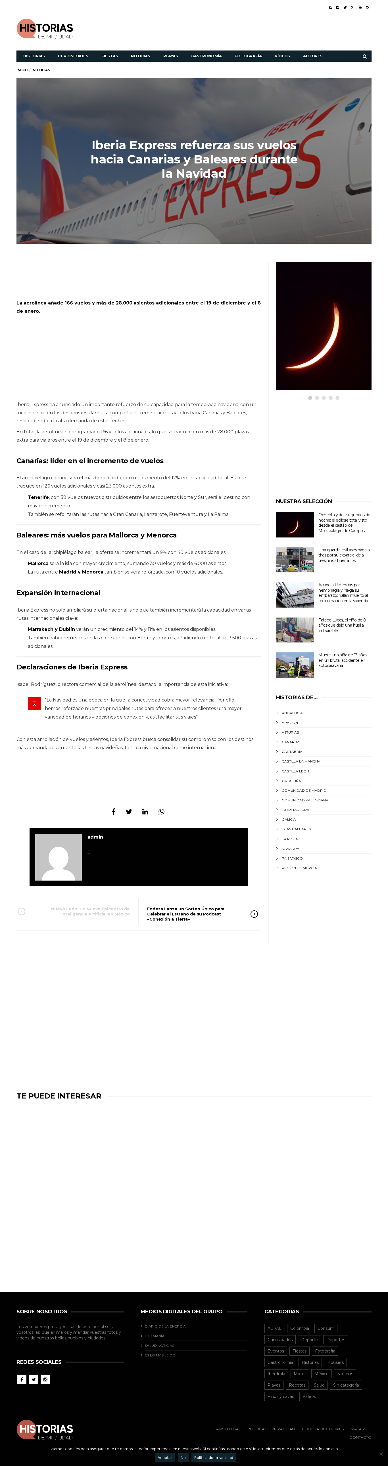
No (183, 1457)
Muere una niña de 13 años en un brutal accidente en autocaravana (342, 660)
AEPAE (275, 1328)
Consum (326, 1328)
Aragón (290, 723)
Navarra (290, 849)
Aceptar (165, 1457)
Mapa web (361, 1429)
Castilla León (295, 771)
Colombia (299, 1328)
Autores (313, 56)
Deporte (309, 1339)
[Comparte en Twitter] (129, 812)
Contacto (361, 1437)
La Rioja (290, 839)
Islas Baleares (296, 829)
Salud (319, 1385)
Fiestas (109, 56)
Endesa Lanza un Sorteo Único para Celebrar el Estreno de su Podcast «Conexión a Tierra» (185, 914)
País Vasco (292, 858)
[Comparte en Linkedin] (145, 812)
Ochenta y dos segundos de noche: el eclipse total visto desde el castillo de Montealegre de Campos (344, 522)
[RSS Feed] (330, 7)
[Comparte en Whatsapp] (161, 812)
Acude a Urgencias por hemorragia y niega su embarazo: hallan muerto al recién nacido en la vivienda (343, 592)
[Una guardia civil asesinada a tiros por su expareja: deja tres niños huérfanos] (295, 560)
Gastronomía (206, 56)
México (321, 1373)
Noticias (140, 56)
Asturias (290, 732)
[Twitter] (345, 7)
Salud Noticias (159, 1345)
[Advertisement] (268, 28)
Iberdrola (276, 1373)
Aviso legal (228, 1429)
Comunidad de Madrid (304, 790)
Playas (170, 56)
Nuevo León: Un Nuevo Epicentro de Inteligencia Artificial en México (90, 911)
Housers (335, 1362)
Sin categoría (346, 1385)
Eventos (276, 1351)
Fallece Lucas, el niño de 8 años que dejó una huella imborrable (342, 625)
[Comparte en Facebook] (113, 812)
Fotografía (248, 56)
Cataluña (291, 781)
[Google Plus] (352, 7)
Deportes (335, 1339)
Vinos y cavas (281, 1396)
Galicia (289, 819)
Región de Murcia (299, 868)
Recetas (297, 1385)
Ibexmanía (154, 1336)
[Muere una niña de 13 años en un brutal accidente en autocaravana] (295, 665)
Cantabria (292, 751)
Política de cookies (323, 1429)
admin (95, 837)
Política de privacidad (213, 1457)
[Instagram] (367, 7)
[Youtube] (360, 7)
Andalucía (292, 713)
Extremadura (295, 810)
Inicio (22, 70)
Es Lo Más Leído (160, 1355)
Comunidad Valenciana (305, 800)
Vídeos (282, 56)
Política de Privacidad (271, 1429)
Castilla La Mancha (301, 761)
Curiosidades (73, 56)
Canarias (291, 742)
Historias (34, 56)
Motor (300, 1373)
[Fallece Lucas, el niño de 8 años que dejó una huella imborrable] (295, 630)
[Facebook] (337, 7)
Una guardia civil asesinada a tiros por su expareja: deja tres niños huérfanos (344, 555)
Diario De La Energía (165, 1326)
